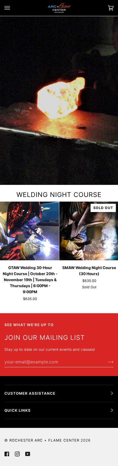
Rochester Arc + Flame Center (44, 440)
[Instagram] (17, 453)
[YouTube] (27, 453)
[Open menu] (12, 8)
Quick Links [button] (17, 410)
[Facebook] (6, 453)
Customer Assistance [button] (29, 393)
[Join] (106, 361)
